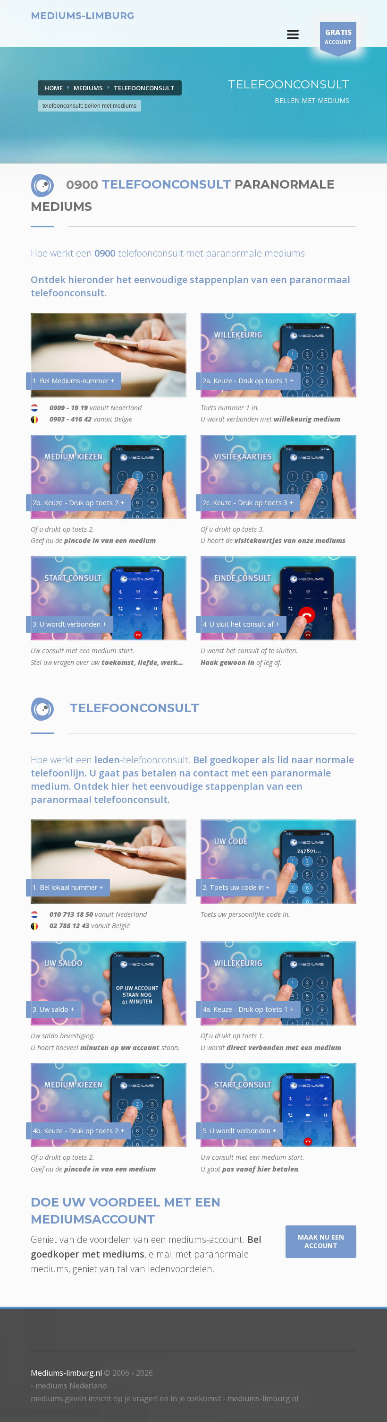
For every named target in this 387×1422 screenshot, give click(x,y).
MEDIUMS (88, 88)
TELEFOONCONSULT (144, 88)
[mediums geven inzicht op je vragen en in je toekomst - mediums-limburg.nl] (293, 34)
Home (54, 88)
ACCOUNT (338, 36)
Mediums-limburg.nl (66, 1373)
